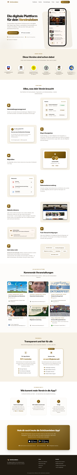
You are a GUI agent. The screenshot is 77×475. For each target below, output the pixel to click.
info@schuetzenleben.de (61, 465)
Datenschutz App (41, 463)
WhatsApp (21, 410)
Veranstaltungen (46, 2)
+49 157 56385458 (59, 467)
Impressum (40, 465)
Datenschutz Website (42, 461)
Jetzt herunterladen (13, 32)
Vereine (40, 2)
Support (57, 2)
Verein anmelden (65, 2)
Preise (53, 2)
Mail (16, 410)
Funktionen (35, 2)
